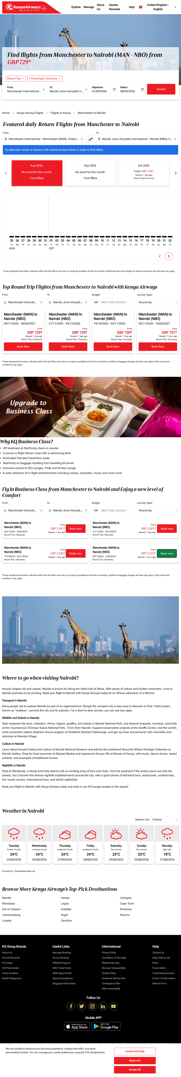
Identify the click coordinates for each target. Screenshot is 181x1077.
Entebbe (66, 909)
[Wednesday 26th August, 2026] (17, 236)
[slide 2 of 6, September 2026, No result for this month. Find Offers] (90, 173)
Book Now (23, 346)
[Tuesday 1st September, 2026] (51, 236)
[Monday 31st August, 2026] (45, 236)
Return (124, 87)
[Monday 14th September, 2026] (124, 236)
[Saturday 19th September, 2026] (153, 236)
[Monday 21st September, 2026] (164, 236)
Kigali (64, 915)
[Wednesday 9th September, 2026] (96, 236)
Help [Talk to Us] (161, 957)
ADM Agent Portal (62, 973)
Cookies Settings (134, 1051)
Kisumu (125, 915)
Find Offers (37, 178)
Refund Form (159, 983)
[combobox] (24, 91)
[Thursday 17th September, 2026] (141, 236)
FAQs (155, 962)
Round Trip (14, 78)
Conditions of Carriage (114, 957)
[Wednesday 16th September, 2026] (136, 236)
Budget (96, 294)
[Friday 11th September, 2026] (108, 236)
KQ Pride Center (10, 968)
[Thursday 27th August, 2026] (23, 236)
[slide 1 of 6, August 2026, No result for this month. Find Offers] (37, 173)
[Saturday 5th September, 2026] (74, 236)
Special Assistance (62, 978)
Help (132, 7)
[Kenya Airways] (71, 1006)
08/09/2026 (127, 91)
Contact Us (158, 952)
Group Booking (60, 957)
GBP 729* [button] (19, 62)
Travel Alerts (158, 968)
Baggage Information (64, 983)
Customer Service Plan (114, 978)
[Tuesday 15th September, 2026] (130, 236)
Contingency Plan (111, 983)
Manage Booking (61, 952)
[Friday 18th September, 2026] (147, 236)
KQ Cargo (7, 962)
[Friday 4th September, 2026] (68, 236)
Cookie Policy (109, 973)
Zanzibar (66, 920)
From (10, 87)
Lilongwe (126, 898)
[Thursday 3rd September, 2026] (62, 236)
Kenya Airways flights (30, 113)
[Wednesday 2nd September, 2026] (57, 236)
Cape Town (127, 903)
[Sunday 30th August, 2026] (40, 236)
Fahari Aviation (10, 973)
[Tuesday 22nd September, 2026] (170, 236)
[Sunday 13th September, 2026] (119, 236)
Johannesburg (11, 915)
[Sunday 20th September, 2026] (158, 236)
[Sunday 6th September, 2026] (79, 236)
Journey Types (144, 294)
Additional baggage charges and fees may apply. (131, 361)
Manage (89, 7)
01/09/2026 (99, 91)
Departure (97, 87)
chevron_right (175, 173)
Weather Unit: (142, 819)
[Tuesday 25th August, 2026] (11, 236)
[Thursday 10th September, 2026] (102, 236)
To (51, 87)
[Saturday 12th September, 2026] (113, 236)
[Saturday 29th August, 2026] (34, 236)
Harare (65, 898)
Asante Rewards (114, 7)
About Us (100, 7)
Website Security (110, 962)
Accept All (135, 1069)
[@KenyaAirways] (81, 1006)
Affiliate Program (61, 962)
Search (161, 89)
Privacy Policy (109, 952)
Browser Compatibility (113, 968)
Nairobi (6, 898)
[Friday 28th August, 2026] (28, 236)
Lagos (65, 903)
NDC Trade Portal (61, 968)
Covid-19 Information (163, 978)
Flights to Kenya (61, 113)
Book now (75, 528)
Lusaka (6, 920)
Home (6, 113)
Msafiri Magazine (11, 978)
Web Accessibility (111, 988)
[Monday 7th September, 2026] (85, 236)
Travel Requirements (163, 973)
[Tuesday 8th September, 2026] (91, 236)
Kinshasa (126, 909)
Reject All (134, 1060)
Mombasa (8, 903)
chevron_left (5, 173)
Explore (76, 7)
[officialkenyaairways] (92, 1006)
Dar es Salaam (11, 909)
